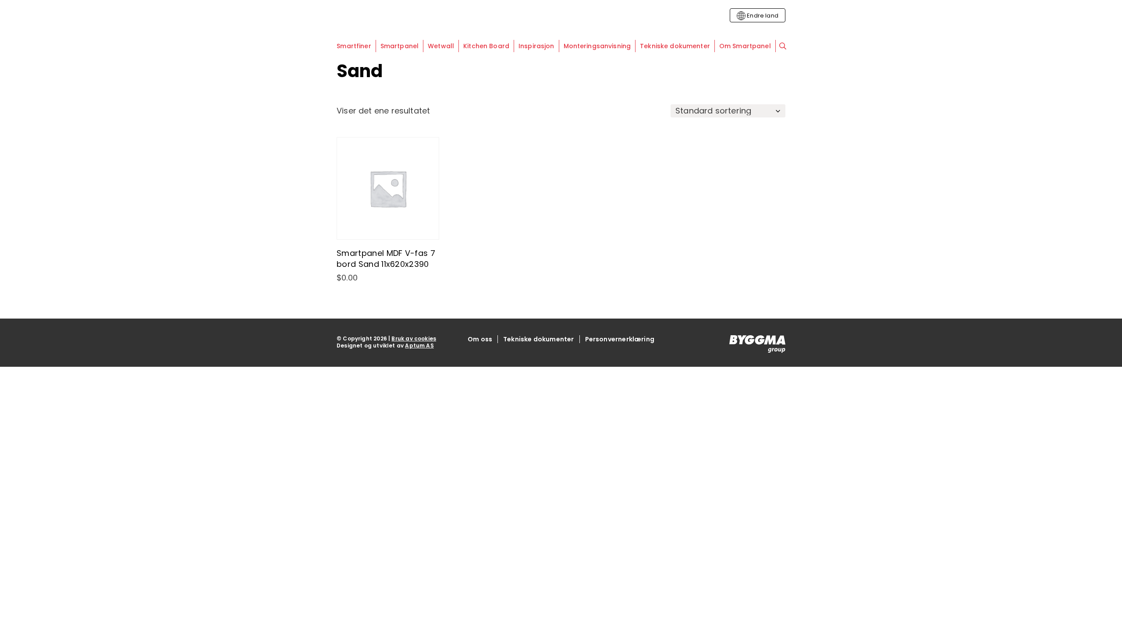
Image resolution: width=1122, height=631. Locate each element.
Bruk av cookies (413, 338)
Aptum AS (419, 345)
